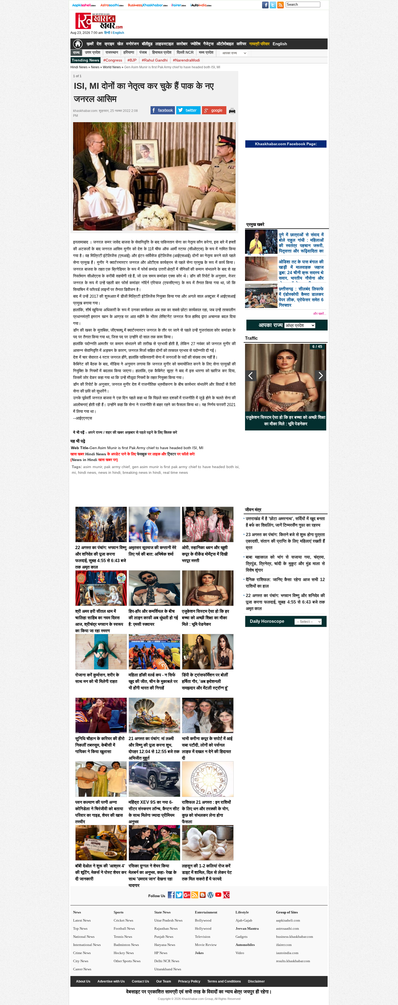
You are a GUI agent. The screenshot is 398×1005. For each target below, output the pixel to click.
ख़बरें (90, 43)
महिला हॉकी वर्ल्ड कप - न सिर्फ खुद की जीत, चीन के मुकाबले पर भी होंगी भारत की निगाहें (153, 681)
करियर (241, 43)
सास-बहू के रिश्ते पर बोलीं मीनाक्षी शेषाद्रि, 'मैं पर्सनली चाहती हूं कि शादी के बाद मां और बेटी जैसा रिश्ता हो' (285, 420)
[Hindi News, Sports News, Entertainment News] (77, 43)
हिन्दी (107, 33)
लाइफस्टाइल (164, 43)
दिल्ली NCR (185, 52)
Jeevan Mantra (247, 928)
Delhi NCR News (166, 961)
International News (87, 945)
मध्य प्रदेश (206, 52)
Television (202, 937)
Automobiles (245, 945)
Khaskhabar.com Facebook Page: (286, 144)
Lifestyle (242, 912)
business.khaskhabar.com (294, 937)
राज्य (76, 52)
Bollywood (203, 920)
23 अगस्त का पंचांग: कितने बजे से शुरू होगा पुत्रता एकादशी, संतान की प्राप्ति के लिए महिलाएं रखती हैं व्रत (285, 541)
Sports (118, 912)
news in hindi (109, 472)
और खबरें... (319, 314)
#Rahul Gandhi (155, 60)
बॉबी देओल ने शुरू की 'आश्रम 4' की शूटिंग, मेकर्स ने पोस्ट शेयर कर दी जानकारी (100, 872)
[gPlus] (187, 897)
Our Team (163, 981)
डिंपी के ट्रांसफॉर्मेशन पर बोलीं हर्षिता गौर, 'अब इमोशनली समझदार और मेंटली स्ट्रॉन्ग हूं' (205, 681)
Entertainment (206, 912)
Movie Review (206, 945)
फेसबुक (142, 454)
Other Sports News (127, 961)
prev (250, 375)
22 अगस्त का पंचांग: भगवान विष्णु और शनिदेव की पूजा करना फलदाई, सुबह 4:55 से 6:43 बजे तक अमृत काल (285, 602)
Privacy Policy (189, 981)
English (118, 33)
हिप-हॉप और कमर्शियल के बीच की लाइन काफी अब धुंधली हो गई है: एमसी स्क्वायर (153, 618)
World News (112, 67)
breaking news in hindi (142, 472)
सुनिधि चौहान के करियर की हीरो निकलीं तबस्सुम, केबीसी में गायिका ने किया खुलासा (100, 745)
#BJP (132, 60)
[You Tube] (218, 897)
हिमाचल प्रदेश (161, 52)
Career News (82, 969)
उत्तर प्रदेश (92, 52)
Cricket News (123, 920)
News (77, 912)
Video (240, 953)
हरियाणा (128, 52)
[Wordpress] (210, 897)
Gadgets (241, 937)
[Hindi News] (98, 28)
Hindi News (78, 67)
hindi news (87, 472)
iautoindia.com (287, 953)
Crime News (82, 953)
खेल (120, 43)
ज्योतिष (195, 43)
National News (83, 937)
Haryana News (164, 945)
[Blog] (202, 897)
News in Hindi (84, 460)
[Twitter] (179, 897)
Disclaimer (256, 981)
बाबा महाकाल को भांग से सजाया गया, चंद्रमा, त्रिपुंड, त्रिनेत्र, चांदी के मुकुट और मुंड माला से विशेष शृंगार (285, 563)
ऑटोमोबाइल (225, 43)
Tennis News (123, 937)
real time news (175, 472)
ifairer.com (284, 945)
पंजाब (143, 52)
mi (74, 472)
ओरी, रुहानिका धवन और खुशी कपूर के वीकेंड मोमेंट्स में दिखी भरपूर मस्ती (205, 554)
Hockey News (124, 953)
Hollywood (203, 928)
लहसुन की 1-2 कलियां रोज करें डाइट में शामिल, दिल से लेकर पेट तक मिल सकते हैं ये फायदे (207, 872)
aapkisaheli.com (288, 920)
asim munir (92, 467)
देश (99, 43)
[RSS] (194, 897)
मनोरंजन (132, 43)
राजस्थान (112, 52)
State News (162, 912)
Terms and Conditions (224, 981)
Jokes (199, 953)
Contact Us (140, 981)
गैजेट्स (208, 43)
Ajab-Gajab (244, 920)
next (320, 375)
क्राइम (109, 43)
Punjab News (163, 937)
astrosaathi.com (287, 928)
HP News (160, 953)
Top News (80, 928)
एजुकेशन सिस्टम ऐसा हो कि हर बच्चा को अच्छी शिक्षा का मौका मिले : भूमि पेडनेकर (205, 618)
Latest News (82, 920)
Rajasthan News (166, 928)
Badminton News (126, 945)
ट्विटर (171, 454)
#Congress (112, 60)
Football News (124, 928)
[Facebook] (171, 897)
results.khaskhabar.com (293, 961)
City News (80, 961)
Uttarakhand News (167, 969)
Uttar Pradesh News (168, 920)
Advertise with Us (111, 981)
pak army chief (117, 467)
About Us (83, 981)
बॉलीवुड (147, 43)
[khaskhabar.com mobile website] (226, 897)
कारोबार (182, 43)
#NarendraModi (186, 60)
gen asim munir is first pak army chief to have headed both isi (185, 467)
